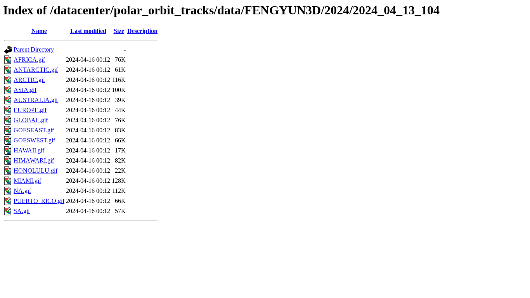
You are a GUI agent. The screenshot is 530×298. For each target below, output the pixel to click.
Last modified (88, 31)
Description (142, 31)
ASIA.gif (25, 90)
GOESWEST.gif (34, 140)
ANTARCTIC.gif (36, 69)
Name (39, 31)
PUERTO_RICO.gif (39, 201)
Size (119, 31)
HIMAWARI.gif (34, 160)
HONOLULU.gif (35, 170)
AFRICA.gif (29, 59)
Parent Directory (34, 49)
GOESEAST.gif (34, 130)
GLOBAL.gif (31, 120)
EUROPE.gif (30, 110)
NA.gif (22, 190)
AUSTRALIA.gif (36, 100)
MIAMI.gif (27, 180)
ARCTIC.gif (29, 79)
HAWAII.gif (29, 150)
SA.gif (22, 211)
